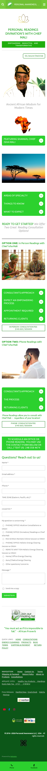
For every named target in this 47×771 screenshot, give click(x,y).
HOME (18, 639)
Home (19, 672)
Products (6, 677)
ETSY (19, 684)
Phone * (5, 486)
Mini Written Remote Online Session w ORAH (25, 539)
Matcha (42, 692)
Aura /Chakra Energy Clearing (18, 560)
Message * (6, 570)
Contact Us (29, 672)
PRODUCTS (26, 642)
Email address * (8, 474)
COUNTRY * (7, 509)
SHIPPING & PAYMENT (20, 645)
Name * (5, 462)
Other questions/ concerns (17, 564)
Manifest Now (21, 692)
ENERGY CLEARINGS (10, 642)
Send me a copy (12, 588)
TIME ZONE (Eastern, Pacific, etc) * (16, 497)
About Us (40, 674)
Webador (13, 756)
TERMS (5, 645)
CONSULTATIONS (30, 639)
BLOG (35, 642)
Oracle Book (32, 692)
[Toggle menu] (44, 4)
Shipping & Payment (10, 674)
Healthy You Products (27, 681)
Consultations (17, 677)
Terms (40, 672)
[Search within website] (3, 4)
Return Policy (28, 674)
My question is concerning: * (14, 521)
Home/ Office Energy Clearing (18, 556)
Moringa (6, 695)
